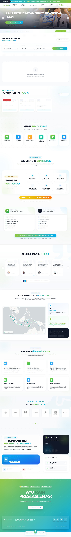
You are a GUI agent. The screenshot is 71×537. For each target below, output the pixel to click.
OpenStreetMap (36, 333)
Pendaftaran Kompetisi (13, 22)
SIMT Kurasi (62, 5)
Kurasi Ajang (23, 5)
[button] (68, 17)
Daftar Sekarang (34, 507)
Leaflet (31, 333)
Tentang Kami (42, 5)
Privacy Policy (57, 526)
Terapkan (59, 48)
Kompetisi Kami (15, 5)
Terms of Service (64, 526)
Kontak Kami (51, 5)
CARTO (44, 333)
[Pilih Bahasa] (57, 5)
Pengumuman (34, 5)
